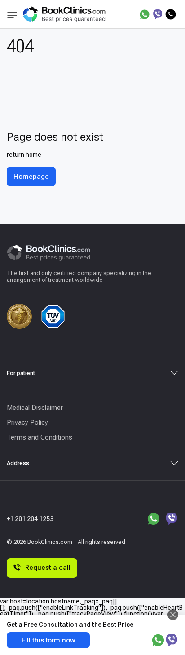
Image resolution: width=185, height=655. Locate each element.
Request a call (47, 568)
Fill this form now (48, 640)
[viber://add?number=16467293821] (157, 14)
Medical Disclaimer (35, 408)
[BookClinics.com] (64, 14)
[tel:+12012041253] (171, 14)
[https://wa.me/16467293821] (144, 14)
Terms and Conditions (39, 437)
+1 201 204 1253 (30, 519)
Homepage (31, 176)
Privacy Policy (27, 422)
